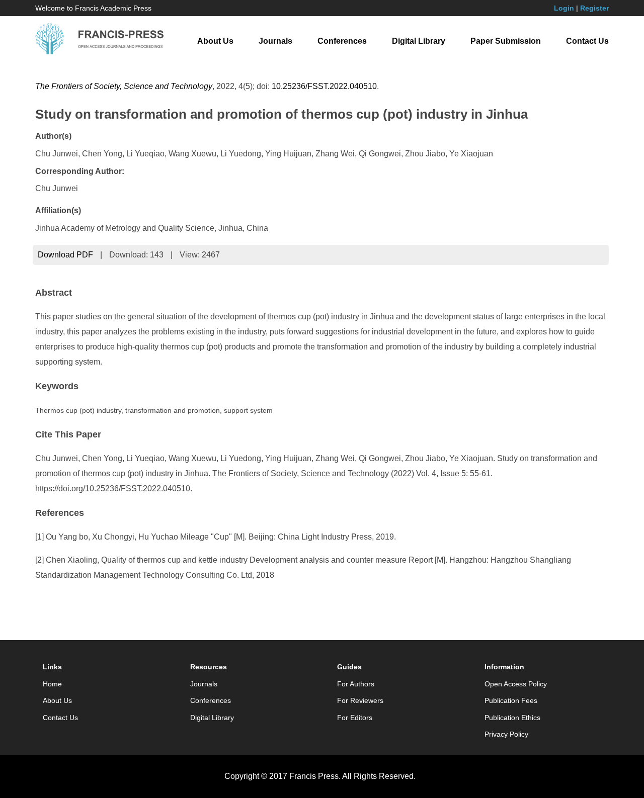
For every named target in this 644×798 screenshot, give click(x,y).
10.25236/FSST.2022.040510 (324, 86)
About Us (215, 41)
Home (52, 684)
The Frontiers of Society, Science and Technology (123, 86)
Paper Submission (505, 41)
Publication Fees (511, 700)
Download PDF (65, 254)
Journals (275, 41)
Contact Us (587, 41)
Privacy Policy (506, 734)
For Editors (354, 718)
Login (564, 8)
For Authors (355, 684)
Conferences (342, 41)
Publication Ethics (512, 718)
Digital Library (418, 41)
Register (594, 8)
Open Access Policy (516, 684)
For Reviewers (360, 700)
